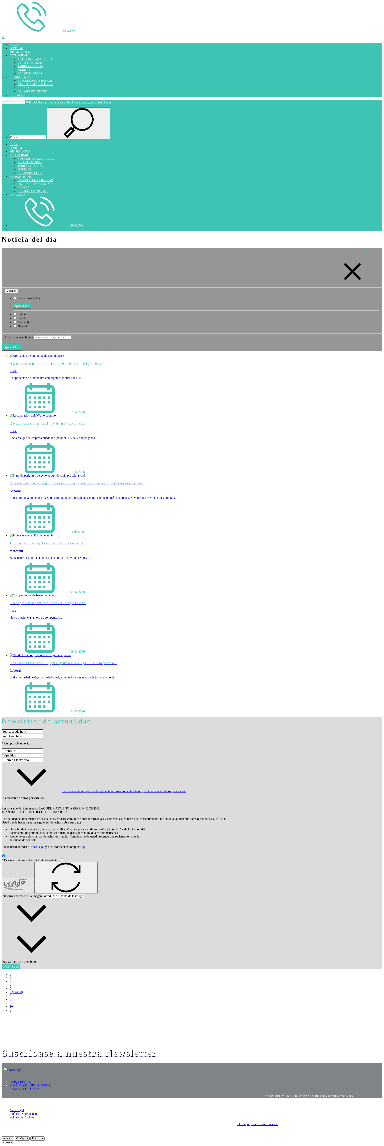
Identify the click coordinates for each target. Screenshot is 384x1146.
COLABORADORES (30, 73)
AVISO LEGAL (20, 1081)
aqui (83, 846)
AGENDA (23, 87)
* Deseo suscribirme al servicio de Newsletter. (31, 860)
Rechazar (37, 1138)
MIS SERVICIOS (20, 51)
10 (11, 1006)
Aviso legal (17, 1110)
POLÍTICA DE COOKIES (27, 1089)
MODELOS (24, 69)
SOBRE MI (16, 48)
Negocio (22, 326)
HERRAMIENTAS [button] (20, 77)
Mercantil (23, 322)
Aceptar (7, 1138)
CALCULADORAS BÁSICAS (35, 80)
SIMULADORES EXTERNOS (35, 84)
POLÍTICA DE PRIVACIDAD (30, 1085)
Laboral (22, 314)
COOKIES (8, 1143)
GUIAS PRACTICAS (30, 62)
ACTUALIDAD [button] (19, 55)
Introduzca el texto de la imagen (22, 896)
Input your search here (19, 337)
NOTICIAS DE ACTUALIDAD (36, 59)
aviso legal (37, 846)
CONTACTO (17, 95)
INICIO (14, 44)
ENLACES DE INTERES (33, 91)
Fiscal (21, 318)
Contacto (11, 966)
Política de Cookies (22, 1117)
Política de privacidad (23, 1113)
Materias (11, 290)
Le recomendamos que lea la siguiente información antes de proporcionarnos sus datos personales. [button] (124, 791)
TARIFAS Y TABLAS (30, 66)
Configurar (22, 1138)
